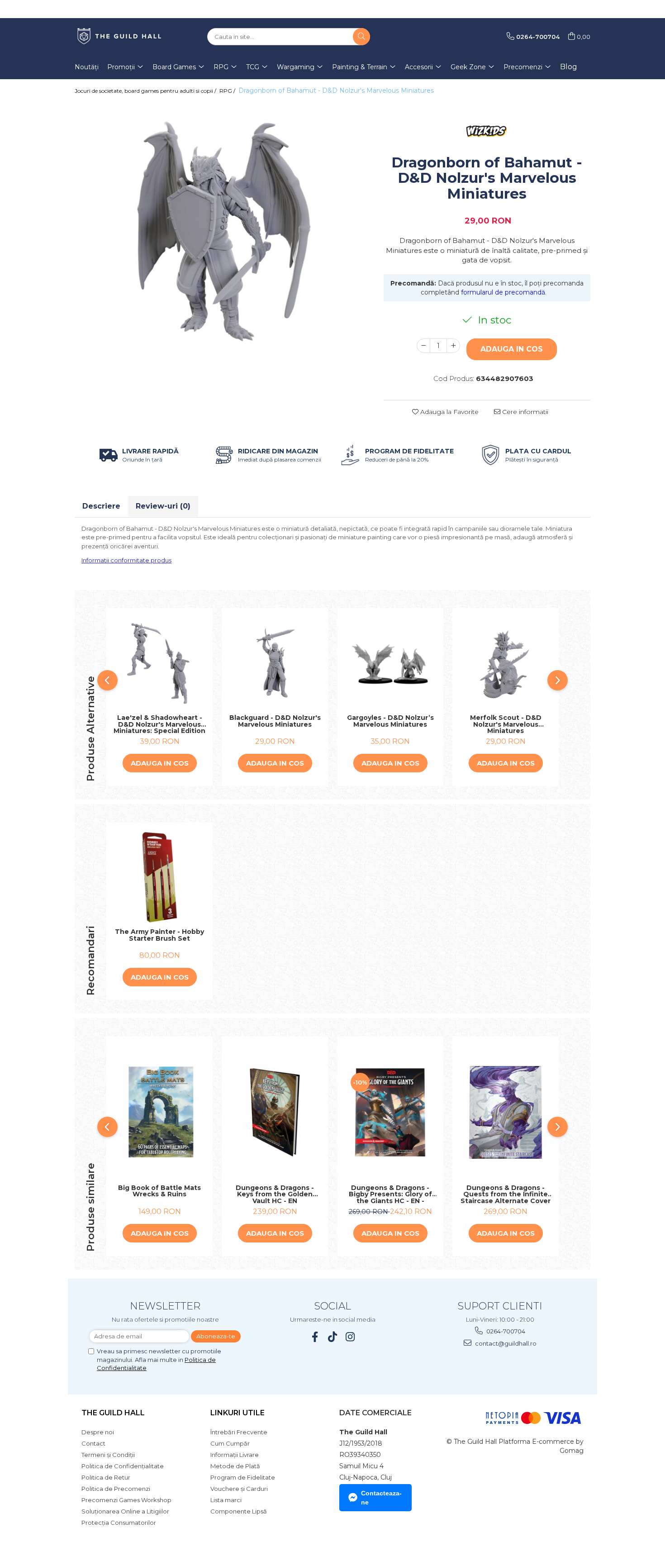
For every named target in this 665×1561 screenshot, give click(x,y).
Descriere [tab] (101, 506)
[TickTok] (333, 1337)
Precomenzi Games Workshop (126, 1500)
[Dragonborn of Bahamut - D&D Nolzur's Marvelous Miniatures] (222, 228)
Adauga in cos (511, 349)
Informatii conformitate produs (126, 560)
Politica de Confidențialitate (122, 1466)
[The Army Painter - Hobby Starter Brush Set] (159, 877)
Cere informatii (524, 412)
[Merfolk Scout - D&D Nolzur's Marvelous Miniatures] (505, 663)
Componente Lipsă (238, 1511)
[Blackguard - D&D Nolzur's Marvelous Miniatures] (274, 663)
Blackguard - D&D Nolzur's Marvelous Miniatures (275, 721)
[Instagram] (350, 1337)
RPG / (228, 90)
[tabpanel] (222, 228)
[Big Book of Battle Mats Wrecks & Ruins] (159, 1112)
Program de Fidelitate (242, 1477)
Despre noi (97, 1432)
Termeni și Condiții (108, 1454)
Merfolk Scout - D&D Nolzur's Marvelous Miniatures (506, 724)
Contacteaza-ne (381, 1498)
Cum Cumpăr (230, 1443)
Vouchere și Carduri (239, 1488)
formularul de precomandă (503, 292)
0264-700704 (505, 1331)
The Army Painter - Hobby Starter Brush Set (159, 935)
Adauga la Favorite (448, 412)
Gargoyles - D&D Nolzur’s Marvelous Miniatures (390, 721)
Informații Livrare (234, 1454)
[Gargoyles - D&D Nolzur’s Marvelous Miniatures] (390, 663)
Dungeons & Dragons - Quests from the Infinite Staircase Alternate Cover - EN (506, 1194)
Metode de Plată (235, 1466)
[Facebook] (315, 1337)
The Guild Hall (113, 1413)
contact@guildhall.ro (505, 1343)
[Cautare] (361, 36)
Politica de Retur (105, 1477)
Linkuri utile (237, 1413)
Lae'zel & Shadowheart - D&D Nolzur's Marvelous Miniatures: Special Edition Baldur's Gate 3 (159, 724)
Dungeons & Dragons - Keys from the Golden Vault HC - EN (275, 1194)
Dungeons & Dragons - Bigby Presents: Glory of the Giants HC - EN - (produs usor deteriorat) (390, 1194)
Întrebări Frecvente (238, 1432)
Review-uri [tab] (163, 506)
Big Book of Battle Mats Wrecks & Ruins (159, 1192)
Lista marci (226, 1500)
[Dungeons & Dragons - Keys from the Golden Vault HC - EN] (274, 1112)
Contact (93, 1443)
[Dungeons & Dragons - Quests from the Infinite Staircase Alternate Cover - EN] (505, 1112)
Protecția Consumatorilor (118, 1522)
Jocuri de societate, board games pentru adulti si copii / (146, 90)
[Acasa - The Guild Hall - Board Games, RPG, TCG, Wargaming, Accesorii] (120, 36)
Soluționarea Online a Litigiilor (125, 1511)
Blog (568, 66)
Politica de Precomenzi (115, 1488)
